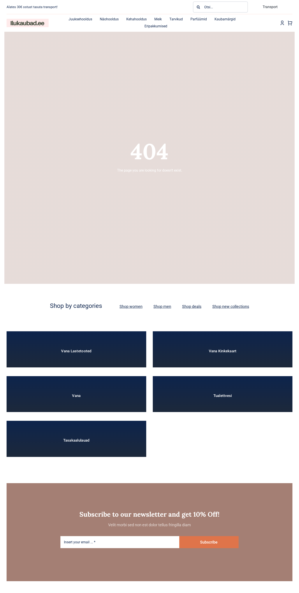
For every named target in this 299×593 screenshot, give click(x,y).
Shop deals (191, 306)
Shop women (131, 306)
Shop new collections (230, 306)
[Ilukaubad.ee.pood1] (28, 20)
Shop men (162, 306)
